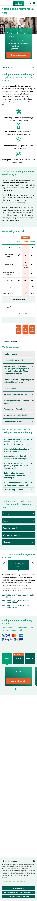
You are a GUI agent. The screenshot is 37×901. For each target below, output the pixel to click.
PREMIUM (29, 658)
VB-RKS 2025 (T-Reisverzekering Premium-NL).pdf (17, 606)
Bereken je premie (18, 55)
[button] (18, 513)
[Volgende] (32, 563)
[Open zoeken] (30, 2)
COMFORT (18, 658)
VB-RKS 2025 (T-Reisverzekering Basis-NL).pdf (19, 596)
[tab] (18, 565)
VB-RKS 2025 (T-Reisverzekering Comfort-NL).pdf (17, 601)
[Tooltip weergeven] (8, 308)
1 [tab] (15, 689)
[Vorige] (4, 563)
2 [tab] (18, 689)
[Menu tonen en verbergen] (34, 3)
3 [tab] (21, 689)
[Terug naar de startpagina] (18, 3)
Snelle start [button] (7, 67)
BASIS (7, 658)
